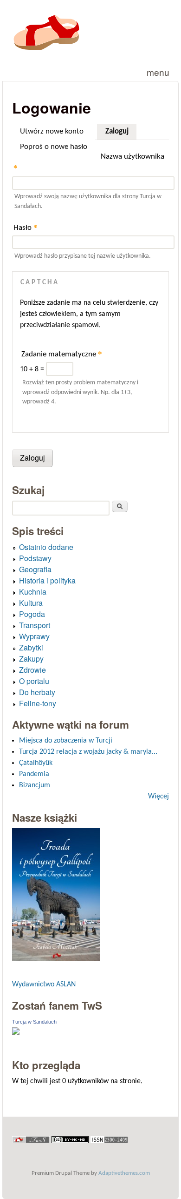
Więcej (158, 796)
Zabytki (31, 647)
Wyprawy (34, 636)
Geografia (35, 569)
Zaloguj (120, 131)
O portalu (34, 681)
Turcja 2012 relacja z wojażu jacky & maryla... (88, 752)
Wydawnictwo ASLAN (44, 984)
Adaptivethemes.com (124, 1173)
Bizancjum (34, 785)
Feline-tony (37, 703)
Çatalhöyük (35, 763)
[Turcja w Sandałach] (15, 1033)
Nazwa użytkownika (88, 163)
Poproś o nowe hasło (53, 147)
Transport (34, 625)
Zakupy (31, 658)
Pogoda (32, 614)
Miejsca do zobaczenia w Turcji (65, 740)
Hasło (25, 227)
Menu (158, 72)
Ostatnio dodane (46, 547)
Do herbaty (37, 692)
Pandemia (34, 774)
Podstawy (35, 558)
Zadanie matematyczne (61, 353)
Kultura (31, 602)
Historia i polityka (47, 580)
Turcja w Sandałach (34, 1022)
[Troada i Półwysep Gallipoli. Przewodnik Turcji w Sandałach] (56, 959)
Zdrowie (32, 669)
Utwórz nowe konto (52, 131)
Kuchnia (32, 591)
